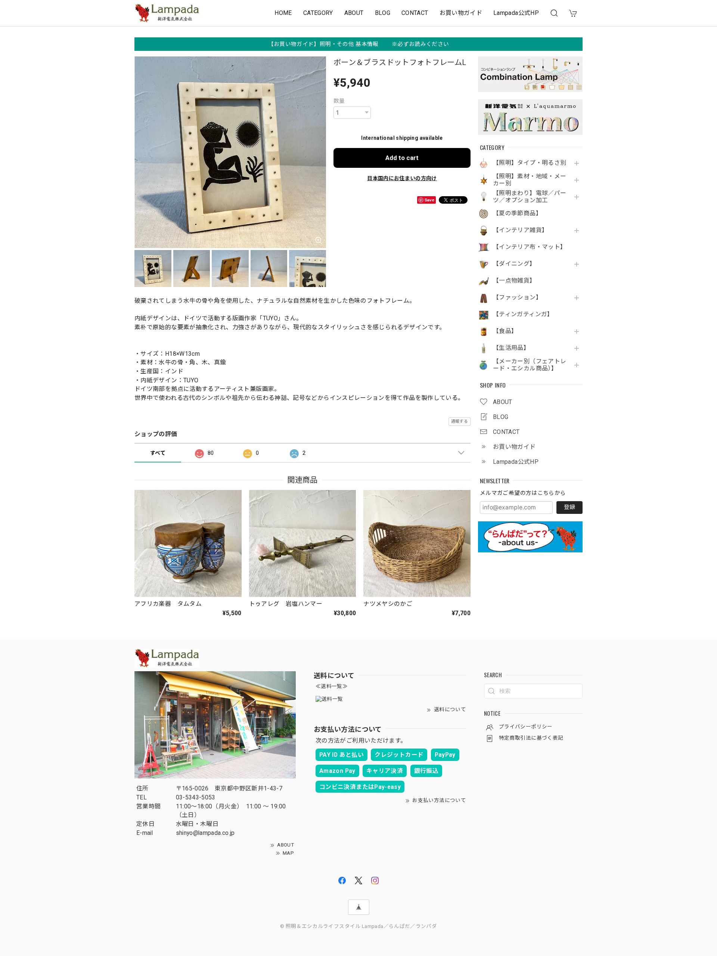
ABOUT (354, 12)
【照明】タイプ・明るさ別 (529, 163)
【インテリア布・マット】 (529, 247)
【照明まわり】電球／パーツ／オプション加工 (529, 197)
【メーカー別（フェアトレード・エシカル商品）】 (529, 365)
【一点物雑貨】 (514, 280)
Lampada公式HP (516, 12)
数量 (339, 101)
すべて (157, 453)
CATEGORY (318, 12)
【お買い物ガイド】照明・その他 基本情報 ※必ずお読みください (358, 44)
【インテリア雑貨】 (520, 230)
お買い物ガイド (461, 12)
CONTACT (414, 12)
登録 (569, 507)
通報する (459, 421)
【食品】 (505, 331)
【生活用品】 (511, 348)
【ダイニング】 (514, 263)
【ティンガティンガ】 (523, 314)
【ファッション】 (517, 297)
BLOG (382, 12)
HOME (283, 12)
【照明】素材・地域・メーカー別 (529, 180)
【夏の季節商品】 (517, 213)
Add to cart (402, 157)
